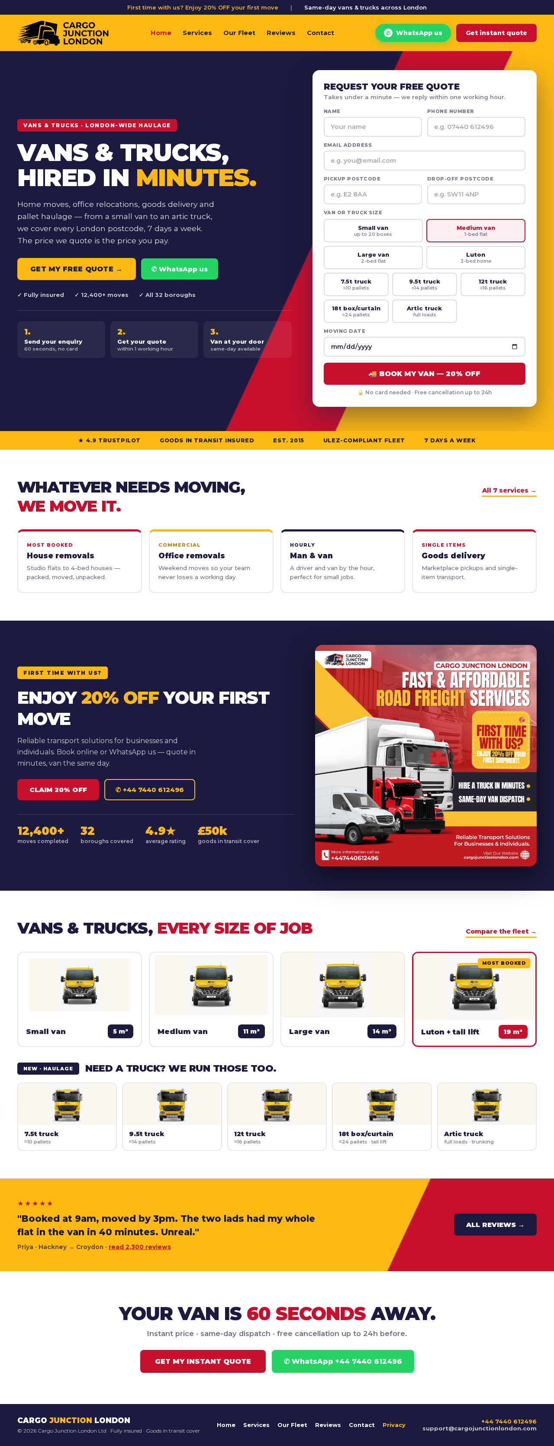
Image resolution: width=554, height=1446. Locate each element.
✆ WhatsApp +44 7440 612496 (343, 1361)
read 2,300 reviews (140, 1246)
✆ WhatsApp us (179, 269)
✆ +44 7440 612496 (150, 790)
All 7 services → (509, 490)
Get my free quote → (76, 269)
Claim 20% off (58, 790)
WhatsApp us (414, 33)
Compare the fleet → (501, 931)
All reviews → (495, 1225)
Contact (320, 33)
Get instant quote (496, 33)
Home (161, 33)
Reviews (281, 33)
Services (197, 33)
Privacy (394, 1424)
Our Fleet (239, 33)
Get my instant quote (203, 1361)
